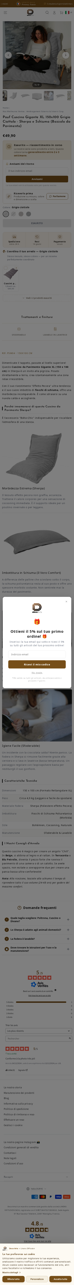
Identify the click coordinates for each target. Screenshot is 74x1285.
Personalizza (37, 1279)
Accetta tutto (60, 1279)
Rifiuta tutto (13, 1279)
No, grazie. (37, 672)
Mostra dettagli (10, 1272)
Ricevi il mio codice (37, 664)
